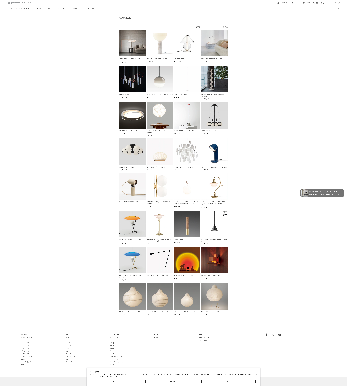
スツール (68, 337)
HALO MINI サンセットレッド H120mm (185, 276)
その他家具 (69, 362)
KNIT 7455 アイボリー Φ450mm (156, 167)
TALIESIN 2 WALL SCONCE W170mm (211, 276)
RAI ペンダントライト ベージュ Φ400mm (185, 312)
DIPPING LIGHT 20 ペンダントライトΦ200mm (160, 94)
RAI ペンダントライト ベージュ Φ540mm (158, 312)
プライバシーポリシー (112, 376)
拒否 (228, 381)
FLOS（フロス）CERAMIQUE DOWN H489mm (214, 167)
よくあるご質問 (306, 3)
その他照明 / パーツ (27, 362)
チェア (68, 340)
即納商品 (74, 8)
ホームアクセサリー (116, 356)
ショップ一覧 (275, 3)
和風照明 (24, 359)
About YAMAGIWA (204, 340)
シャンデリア (25, 348)
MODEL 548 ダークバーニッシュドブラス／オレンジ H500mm (132, 240)
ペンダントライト (26, 337)
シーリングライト (26, 340)
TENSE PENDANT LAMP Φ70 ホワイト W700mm (130, 59)
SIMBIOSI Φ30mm (124, 94)
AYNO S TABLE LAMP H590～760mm (211, 58)
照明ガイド (295, 3)
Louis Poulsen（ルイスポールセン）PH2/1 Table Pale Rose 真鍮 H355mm (159, 240)
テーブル (68, 343)
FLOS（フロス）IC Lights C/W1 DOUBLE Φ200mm (158, 202)
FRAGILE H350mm (179, 58)
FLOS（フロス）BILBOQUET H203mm (130, 202)
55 (180, 323)
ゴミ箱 (112, 367)
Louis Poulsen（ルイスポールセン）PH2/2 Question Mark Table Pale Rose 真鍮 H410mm (213, 203)
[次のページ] (186, 324)
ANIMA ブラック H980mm (181, 94)
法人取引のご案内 (318, 3)
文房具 (112, 364)
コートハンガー (70, 356)
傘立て (68, 359)
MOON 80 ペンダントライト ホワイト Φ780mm (157, 131)
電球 (22, 364)
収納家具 (68, 354)
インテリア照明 (114, 337)
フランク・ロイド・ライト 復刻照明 (19, 8)
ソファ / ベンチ (70, 346)
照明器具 (38, 8)
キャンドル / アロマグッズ (118, 362)
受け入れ (172, 381)
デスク (68, 348)
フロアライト (25, 343)
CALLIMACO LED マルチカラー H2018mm (185, 131)
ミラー (68, 351)
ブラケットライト (26, 351)
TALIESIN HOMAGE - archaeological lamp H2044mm (213, 95)
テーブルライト (26, 346)
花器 (111, 351)
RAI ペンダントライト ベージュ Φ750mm (130, 312)
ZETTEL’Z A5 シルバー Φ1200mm (183, 167)
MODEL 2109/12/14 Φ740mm (209, 131)
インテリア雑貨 (61, 8)
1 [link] (161, 323)
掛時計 (112, 343)
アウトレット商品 (89, 8)
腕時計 (112, 348)
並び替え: (197, 27)
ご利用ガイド (285, 3)
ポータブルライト (26, 356)
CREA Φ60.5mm (178, 239)
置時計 (112, 346)
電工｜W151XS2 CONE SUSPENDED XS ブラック (214, 240)
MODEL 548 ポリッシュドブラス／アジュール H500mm (132, 276)
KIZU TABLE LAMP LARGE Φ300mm (157, 58)
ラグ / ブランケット (116, 359)
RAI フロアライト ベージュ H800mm (211, 312)
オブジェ (112, 340)
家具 (49, 8)
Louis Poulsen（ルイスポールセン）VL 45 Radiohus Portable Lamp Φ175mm (186, 202)
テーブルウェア (114, 354)
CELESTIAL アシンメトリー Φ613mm (129, 131)
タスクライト (25, 354)
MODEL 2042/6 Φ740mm (126, 167)
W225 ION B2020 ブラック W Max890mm (158, 276)
